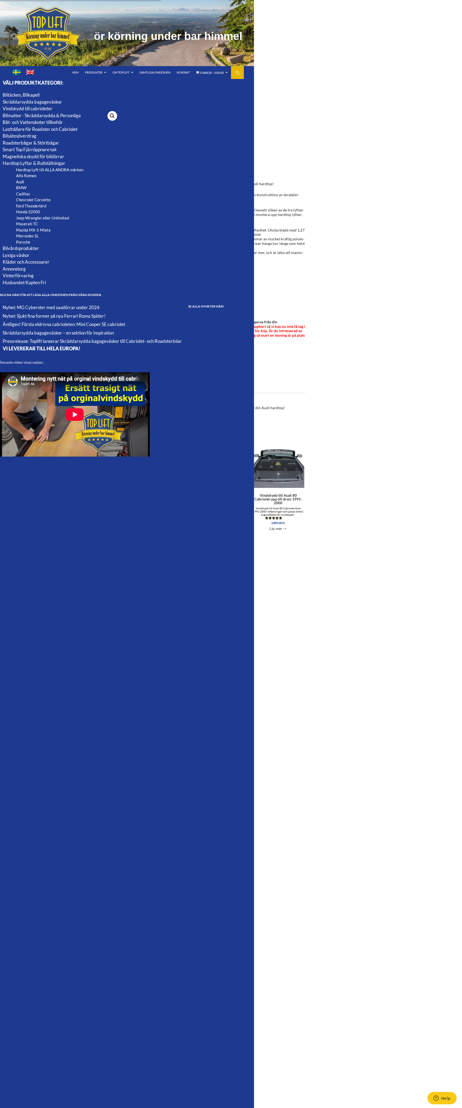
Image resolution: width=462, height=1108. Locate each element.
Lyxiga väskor (16, 255)
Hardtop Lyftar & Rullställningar (34, 163)
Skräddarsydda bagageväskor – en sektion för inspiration (58, 333)
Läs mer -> (278, 512)
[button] (112, 116)
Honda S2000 (28, 211)
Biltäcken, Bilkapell (21, 95)
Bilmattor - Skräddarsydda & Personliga (42, 115)
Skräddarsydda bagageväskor (32, 102)
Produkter (93, 72)
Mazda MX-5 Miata (33, 229)
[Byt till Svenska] (17, 72)
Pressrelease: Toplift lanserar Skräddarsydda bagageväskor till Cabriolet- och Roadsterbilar (92, 341)
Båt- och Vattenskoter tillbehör (33, 122)
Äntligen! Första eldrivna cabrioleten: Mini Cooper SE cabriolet (64, 324)
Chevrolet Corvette (33, 199)
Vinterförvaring (18, 275)
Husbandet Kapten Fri (24, 282)
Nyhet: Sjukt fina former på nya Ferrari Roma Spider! (54, 316)
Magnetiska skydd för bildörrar (33, 156)
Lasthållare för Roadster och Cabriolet (40, 129)
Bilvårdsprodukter (21, 248)
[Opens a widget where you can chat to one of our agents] (442, 1098)
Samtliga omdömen (155, 72)
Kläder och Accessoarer (26, 262)
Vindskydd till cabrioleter (27, 108)
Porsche (23, 242)
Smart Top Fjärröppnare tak (30, 149)
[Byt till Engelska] (30, 72)
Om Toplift (121, 72)
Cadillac (23, 193)
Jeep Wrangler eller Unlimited (42, 217)
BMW (21, 187)
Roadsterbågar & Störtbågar (31, 143)
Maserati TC (27, 223)
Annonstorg (14, 269)
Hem (75, 72)
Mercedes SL (27, 235)
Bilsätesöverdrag (19, 136)
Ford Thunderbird (31, 205)
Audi (20, 181)
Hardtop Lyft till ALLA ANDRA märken (49, 169)
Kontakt (183, 72)
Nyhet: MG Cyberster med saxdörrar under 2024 (51, 307)
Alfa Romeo (26, 175)
